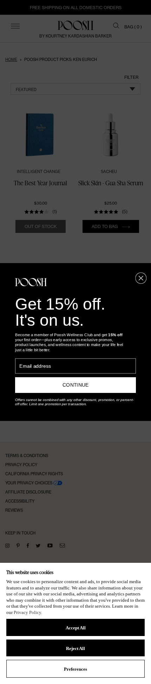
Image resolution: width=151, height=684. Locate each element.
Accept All (76, 627)
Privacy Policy (27, 612)
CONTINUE (75, 385)
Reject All (75, 648)
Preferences (75, 669)
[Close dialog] (141, 278)
